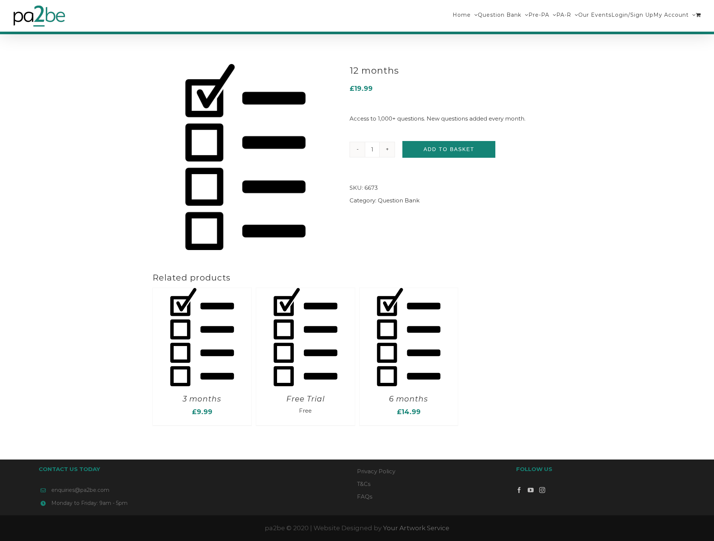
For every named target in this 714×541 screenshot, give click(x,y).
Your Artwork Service (416, 528)
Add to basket (449, 149)
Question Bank (398, 200)
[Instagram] (542, 490)
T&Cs (363, 483)
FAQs (364, 496)
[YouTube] (531, 490)
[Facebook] (519, 490)
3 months (202, 398)
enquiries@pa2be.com (80, 490)
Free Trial (305, 398)
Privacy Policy (376, 471)
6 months (408, 398)
